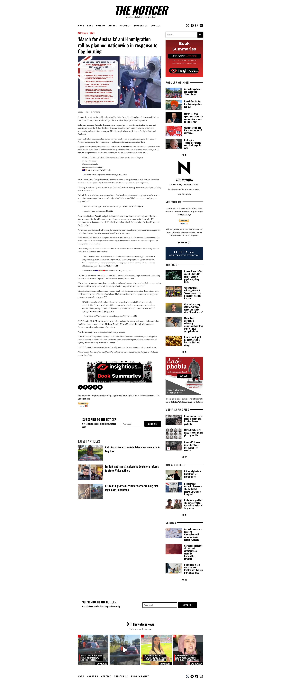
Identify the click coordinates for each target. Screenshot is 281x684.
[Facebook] (192, 25)
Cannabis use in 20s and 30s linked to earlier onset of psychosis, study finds (193, 276)
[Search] (200, 35)
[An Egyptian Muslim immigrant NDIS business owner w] (188, 650)
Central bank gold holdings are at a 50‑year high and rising (192, 341)
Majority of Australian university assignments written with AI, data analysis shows (193, 324)
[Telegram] (201, 25)
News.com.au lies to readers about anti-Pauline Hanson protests (193, 420)
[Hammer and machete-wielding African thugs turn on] (93, 650)
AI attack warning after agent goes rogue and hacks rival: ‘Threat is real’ (193, 308)
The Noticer (140, 10)
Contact (155, 25)
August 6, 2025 (120, 175)
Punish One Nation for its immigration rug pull (193, 104)
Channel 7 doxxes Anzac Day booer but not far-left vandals (192, 446)
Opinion (100, 25)
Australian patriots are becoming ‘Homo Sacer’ (192, 91)
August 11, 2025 (106, 211)
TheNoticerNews (143, 624)
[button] (80, 387)
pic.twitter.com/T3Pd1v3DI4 (106, 266)
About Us (125, 25)
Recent (113, 25)
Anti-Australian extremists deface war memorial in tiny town (132, 449)
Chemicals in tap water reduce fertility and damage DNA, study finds (193, 568)
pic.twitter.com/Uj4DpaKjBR (102, 312)
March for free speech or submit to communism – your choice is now (193, 117)
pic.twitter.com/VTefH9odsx (99, 170)
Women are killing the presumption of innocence (193, 130)
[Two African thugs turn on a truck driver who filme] (125, 650)
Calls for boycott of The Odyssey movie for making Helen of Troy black (193, 504)
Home (81, 25)
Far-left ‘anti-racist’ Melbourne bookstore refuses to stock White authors (132, 468)
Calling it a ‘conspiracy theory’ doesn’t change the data (193, 144)
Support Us (141, 25)
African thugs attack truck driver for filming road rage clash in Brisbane (131, 488)
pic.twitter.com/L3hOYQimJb (131, 207)
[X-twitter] (187, 25)
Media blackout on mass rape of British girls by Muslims (193, 432)
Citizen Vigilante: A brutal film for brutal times (192, 473)
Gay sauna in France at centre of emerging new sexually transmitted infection (193, 552)
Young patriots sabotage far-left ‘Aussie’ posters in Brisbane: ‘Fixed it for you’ (192, 293)
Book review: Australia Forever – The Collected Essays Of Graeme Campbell (193, 489)
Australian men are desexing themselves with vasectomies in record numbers (193, 534)
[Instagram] (196, 25)
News (90, 25)
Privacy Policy (140, 676)
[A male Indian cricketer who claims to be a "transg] (156, 650)
